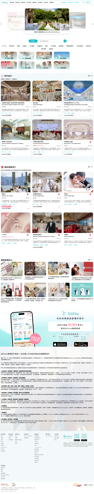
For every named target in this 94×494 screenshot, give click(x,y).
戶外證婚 (53, 46)
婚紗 (46, 46)
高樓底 (72, 113)
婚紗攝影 (40, 2)
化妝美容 (46, 2)
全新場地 (75, 245)
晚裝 (2, 438)
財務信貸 (3, 477)
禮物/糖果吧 (37, 438)
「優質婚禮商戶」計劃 (30, 487)
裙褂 (2, 439)
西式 (6, 113)
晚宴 (69, 113)
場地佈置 (43, 49)
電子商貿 (10, 487)
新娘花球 (11, 46)
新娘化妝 (88, 46)
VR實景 (25, 46)
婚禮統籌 (26, 438)
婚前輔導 (3, 478)
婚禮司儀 (37, 439)
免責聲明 (11, 489)
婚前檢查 (3, 467)
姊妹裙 (2, 449)
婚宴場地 (23, 2)
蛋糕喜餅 (37, 449)
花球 (36, 445)
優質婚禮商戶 (70, 46)
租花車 (36, 453)
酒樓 (16, 438)
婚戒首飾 (17, 2)
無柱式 (34, 152)
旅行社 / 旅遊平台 (28, 436)
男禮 (18, 46)
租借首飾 (3, 451)
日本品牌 (15, 243)
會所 (16, 441)
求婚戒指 (61, 46)
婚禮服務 (51, 2)
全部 (89, 76)
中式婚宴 (32, 46)
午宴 (10, 113)
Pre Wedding (49, 436)
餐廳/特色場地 (18, 439)
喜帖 (2, 471)
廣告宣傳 (18, 487)
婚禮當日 (34, 2)
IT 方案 (14, 487)
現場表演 (37, 458)
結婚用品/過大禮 (5, 475)
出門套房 (37, 460)
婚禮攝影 (37, 436)
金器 (65, 204)
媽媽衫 (2, 445)
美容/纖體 (56, 438)
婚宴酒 (51, 49)
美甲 (55, 439)
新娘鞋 (2, 443)
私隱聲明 (7, 489)
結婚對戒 (39, 46)
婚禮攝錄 (37, 443)
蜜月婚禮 (29, 2)
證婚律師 (37, 451)
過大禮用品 (80, 46)
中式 (3, 113)
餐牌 (16, 443)
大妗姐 (36, 441)
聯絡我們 (16, 489)
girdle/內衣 (3, 447)
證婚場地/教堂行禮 (39, 454)
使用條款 (3, 489)
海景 (3, 152)
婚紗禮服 (12, 2)
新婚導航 (23, 487)
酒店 (16, 436)
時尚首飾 (11, 436)
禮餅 (2, 469)
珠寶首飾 (11, 439)
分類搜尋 (32, 41)
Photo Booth (38, 447)
